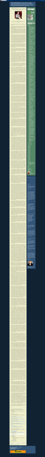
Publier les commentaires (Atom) (16, 444)
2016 (28, 152)
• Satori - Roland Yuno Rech (31, 127)
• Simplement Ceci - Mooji (31, 59)
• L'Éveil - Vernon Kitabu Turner (32, 35)
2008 (28, 145)
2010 (28, 147)
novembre (30, 143)
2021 (28, 156)
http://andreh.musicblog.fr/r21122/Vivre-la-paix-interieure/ (16, 426)
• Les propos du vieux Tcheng (32, 96)
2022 (28, 157)
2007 (28, 25)
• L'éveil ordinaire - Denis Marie (32, 42)
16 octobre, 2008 (14, 439)
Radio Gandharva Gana (30, 169)
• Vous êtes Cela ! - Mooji (31, 95)
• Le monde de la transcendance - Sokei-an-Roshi (32, 50)
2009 (28, 146)
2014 (28, 150)
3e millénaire (29, 166)
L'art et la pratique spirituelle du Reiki (14, 447)
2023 (28, 158)
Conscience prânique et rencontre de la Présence (15, 448)
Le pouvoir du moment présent (20, 432)
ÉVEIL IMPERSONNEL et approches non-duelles (21, 3)
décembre (30, 144)
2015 (28, 151)
